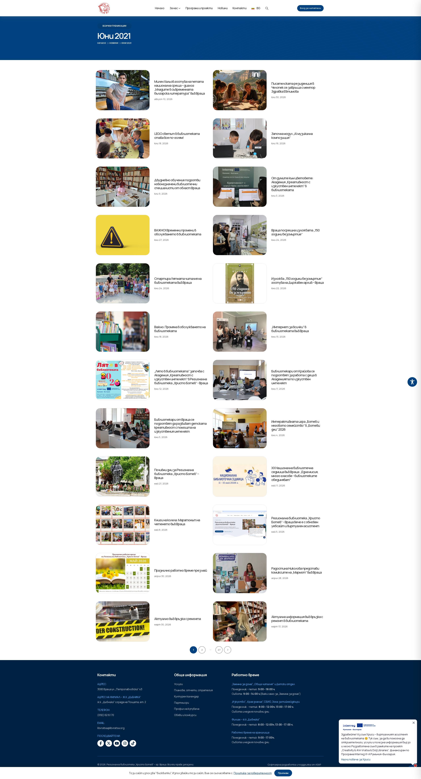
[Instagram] (125, 743)
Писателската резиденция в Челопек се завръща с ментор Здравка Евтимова (293, 87)
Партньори (181, 702)
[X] (108, 743)
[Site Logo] (104, 8)
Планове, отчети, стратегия (193, 690)
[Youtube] (116, 743)
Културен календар (186, 696)
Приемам (283, 773)
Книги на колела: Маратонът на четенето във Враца (177, 522)
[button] (267, 8)
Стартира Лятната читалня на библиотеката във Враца (177, 280)
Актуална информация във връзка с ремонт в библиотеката (297, 619)
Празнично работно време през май (180, 570)
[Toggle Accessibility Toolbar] (412, 382)
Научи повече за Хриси (355, 759)
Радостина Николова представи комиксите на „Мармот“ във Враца (296, 570)
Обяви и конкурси (185, 715)
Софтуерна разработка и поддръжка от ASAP (294, 764)
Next (227, 649)
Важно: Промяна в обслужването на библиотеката (180, 329)
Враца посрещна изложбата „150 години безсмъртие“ (295, 232)
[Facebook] (100, 743)
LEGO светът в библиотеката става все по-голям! (177, 135)
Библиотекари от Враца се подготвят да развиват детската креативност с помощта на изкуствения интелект (180, 425)
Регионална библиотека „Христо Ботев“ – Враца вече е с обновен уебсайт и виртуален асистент (295, 522)
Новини (222, 8)
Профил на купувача (186, 709)
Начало (159, 8)
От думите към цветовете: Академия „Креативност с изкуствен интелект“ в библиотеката (292, 184)
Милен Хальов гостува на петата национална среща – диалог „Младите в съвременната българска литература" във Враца (179, 87)
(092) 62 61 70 (105, 715)
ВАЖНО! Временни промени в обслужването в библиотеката (177, 232)
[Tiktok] (133, 743)
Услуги (178, 684)
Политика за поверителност (253, 773)
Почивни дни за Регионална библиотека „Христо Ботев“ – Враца (176, 474)
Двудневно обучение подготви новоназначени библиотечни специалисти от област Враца (177, 184)
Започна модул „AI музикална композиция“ (292, 135)
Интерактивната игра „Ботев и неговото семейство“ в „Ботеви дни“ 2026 (295, 425)
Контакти (239, 8)
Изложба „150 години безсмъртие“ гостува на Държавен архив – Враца (297, 280)
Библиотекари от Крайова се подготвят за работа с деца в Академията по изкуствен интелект (294, 377)
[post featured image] (123, 90)
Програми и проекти (199, 8)
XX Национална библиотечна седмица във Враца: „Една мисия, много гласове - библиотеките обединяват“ (294, 474)
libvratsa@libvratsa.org (110, 728)
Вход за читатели (310, 8)
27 (219, 649)
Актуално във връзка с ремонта (177, 618)
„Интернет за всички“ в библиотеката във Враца (290, 329)
